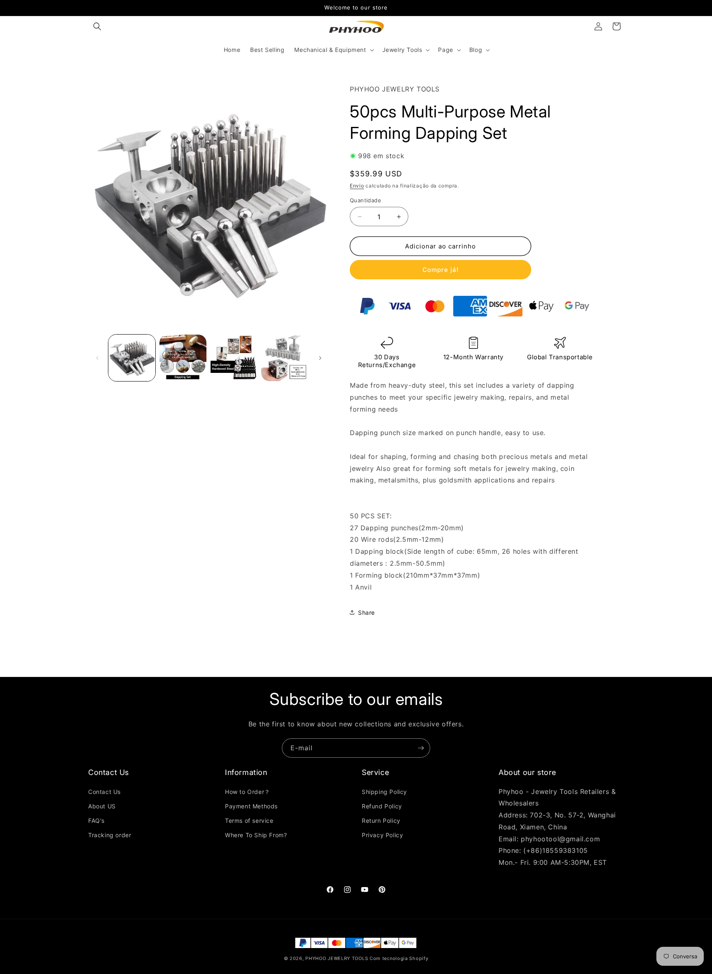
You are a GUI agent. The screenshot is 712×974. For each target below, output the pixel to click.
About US (102, 806)
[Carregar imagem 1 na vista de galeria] (131, 358)
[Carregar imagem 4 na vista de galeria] (284, 358)
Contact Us (104, 791)
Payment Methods (251, 806)
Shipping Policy (384, 791)
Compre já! (440, 270)
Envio (357, 186)
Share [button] (366, 612)
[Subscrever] (421, 748)
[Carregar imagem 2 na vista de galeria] (182, 358)
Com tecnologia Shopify (399, 958)
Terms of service (249, 820)
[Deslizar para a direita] (320, 358)
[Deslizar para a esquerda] (97, 358)
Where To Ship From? (256, 834)
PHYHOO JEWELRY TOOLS (336, 958)
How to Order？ (247, 791)
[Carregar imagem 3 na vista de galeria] (234, 358)
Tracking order (109, 834)
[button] (97, 26)
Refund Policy (382, 806)
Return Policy (381, 820)
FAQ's (96, 820)
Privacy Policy (382, 834)
